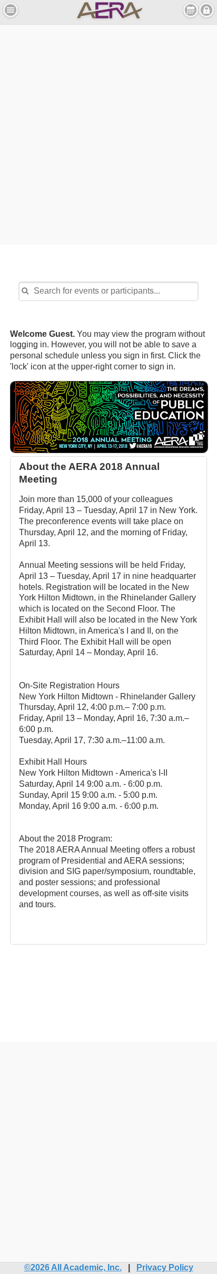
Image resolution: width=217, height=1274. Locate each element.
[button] (10, 10)
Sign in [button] (206, 10)
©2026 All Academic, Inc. (73, 1267)
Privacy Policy (164, 1267)
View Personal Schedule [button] (191, 10)
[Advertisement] (108, 133)
